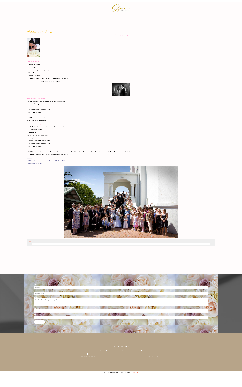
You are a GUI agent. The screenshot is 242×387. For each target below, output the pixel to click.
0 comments (33, 241)
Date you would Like (38, 308)
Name (35, 284)
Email (35, 291)
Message (36, 297)
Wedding (110, 1)
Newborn (122, 1)
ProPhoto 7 (135, 372)
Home (101, 1)
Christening (116, 1)
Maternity (128, 1)
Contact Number (37, 314)
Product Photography (136, 1)
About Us (105, 1)
